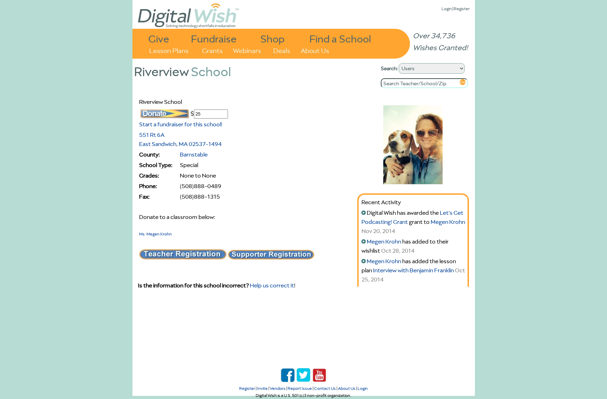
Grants (212, 50)
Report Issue (300, 388)
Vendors (278, 388)
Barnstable (194, 154)
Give (158, 38)
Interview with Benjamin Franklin (413, 270)
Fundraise (214, 38)
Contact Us (325, 388)
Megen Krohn (448, 222)
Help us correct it (272, 285)
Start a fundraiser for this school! (180, 124)
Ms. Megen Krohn (155, 234)
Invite (262, 388)
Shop (272, 38)
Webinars (247, 50)
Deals (281, 50)
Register (462, 9)
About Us (315, 50)
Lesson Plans (169, 50)
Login (447, 9)
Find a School (340, 38)
